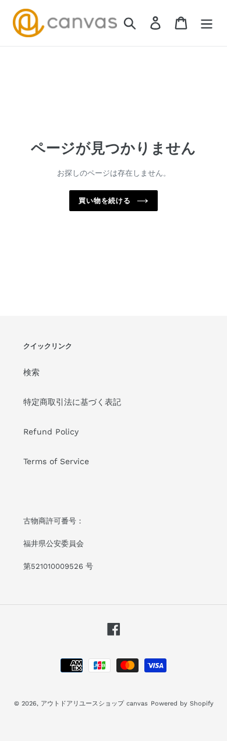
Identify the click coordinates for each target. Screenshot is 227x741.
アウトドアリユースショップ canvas (94, 703)
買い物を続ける (105, 201)
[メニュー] (206, 22)
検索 (31, 372)
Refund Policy (51, 431)
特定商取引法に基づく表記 (72, 402)
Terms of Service (56, 461)
